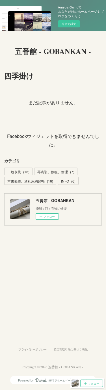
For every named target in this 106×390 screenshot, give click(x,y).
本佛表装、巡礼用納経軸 (30, 181)
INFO (68, 181)
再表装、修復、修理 (55, 171)
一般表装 (18, 171)
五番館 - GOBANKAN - (53, 51)
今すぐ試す (69, 24)
